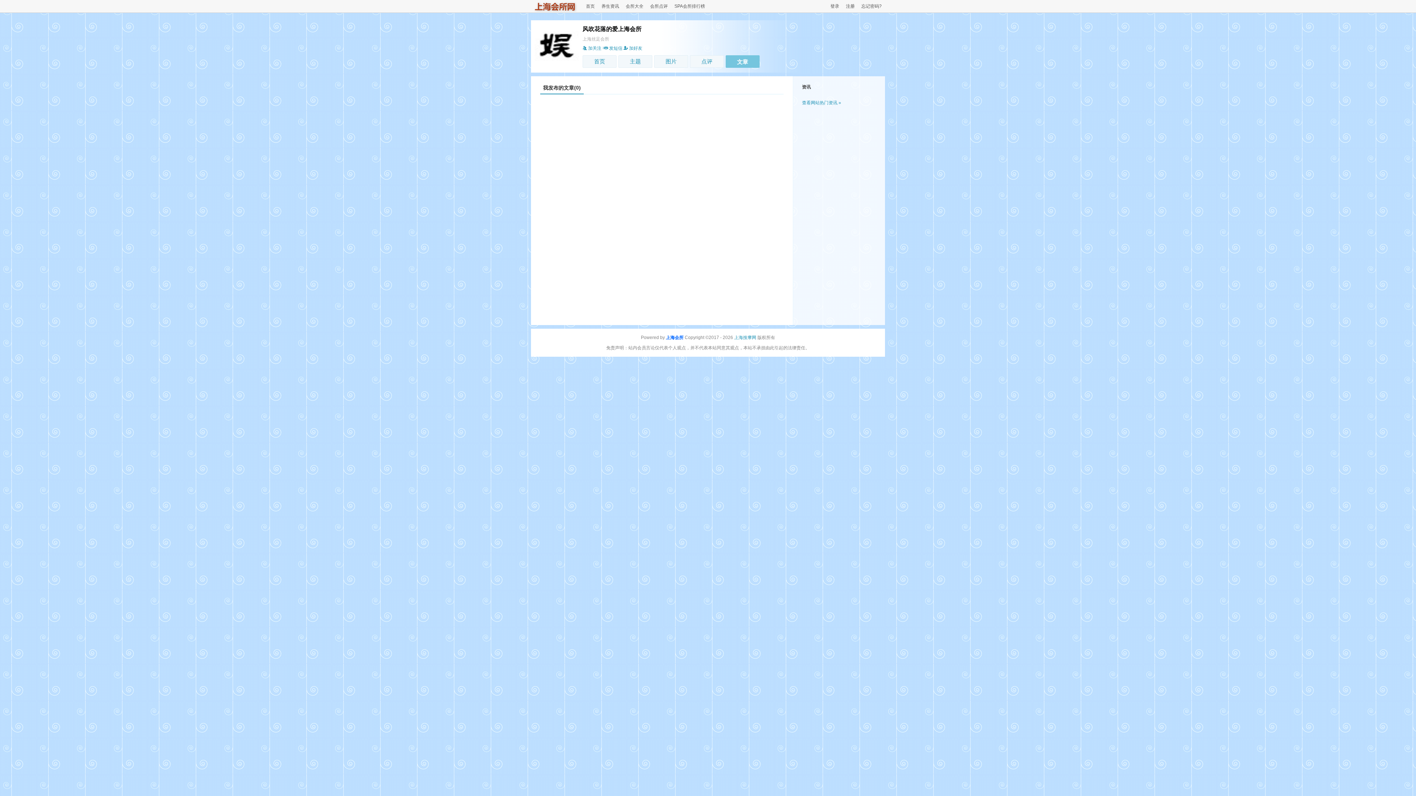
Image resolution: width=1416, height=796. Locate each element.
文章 (742, 62)
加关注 (594, 48)
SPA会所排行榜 (689, 6)
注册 (850, 6)
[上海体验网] (555, 10)
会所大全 (634, 6)
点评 (706, 61)
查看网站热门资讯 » (821, 102)
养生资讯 (610, 6)
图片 (671, 61)
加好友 (635, 48)
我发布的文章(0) (562, 88)
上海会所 (675, 337)
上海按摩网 (745, 337)
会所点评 (659, 6)
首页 (590, 6)
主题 (635, 61)
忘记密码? (871, 6)
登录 (834, 6)
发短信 (615, 48)
